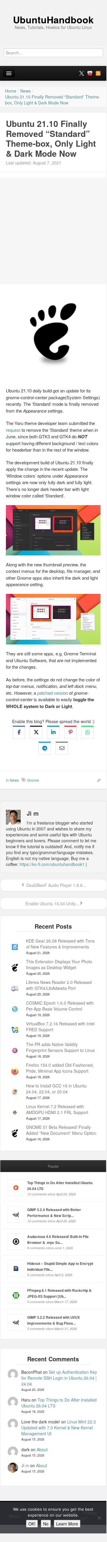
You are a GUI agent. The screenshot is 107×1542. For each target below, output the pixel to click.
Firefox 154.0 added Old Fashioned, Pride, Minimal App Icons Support (60, 1068)
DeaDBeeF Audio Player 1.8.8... (55, 885)
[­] (53, 3)
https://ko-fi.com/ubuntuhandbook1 (52, 864)
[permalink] (96, 780)
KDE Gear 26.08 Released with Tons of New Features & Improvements (60, 944)
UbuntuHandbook (53, 19)
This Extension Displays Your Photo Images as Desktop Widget (59, 964)
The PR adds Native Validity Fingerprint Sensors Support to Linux (60, 1047)
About (42, 1449)
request (13, 430)
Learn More (67, 1524)
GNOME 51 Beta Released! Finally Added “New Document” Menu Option (61, 1130)
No (45, 1524)
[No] (99, 1518)
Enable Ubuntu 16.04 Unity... (51, 903)
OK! (31, 1524)
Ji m (25, 1465)
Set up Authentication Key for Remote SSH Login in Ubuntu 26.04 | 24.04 (59, 1378)
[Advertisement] (53, 231)
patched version (52, 693)
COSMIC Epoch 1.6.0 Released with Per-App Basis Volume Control (60, 1006)
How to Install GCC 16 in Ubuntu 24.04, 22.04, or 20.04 (56, 1089)
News (14, 780)
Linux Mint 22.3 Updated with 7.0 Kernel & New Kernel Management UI (58, 1427)
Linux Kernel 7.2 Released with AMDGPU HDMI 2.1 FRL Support (57, 1109)
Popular (53, 1166)
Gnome (33, 780)
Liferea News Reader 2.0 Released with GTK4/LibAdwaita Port (59, 985)
